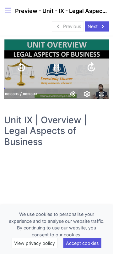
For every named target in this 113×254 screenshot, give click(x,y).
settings (87, 94)
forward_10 (91, 67)
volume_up (72, 94)
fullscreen (101, 94)
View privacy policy (34, 243)
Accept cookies (82, 243)
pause (56, 67)
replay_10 (21, 67)
